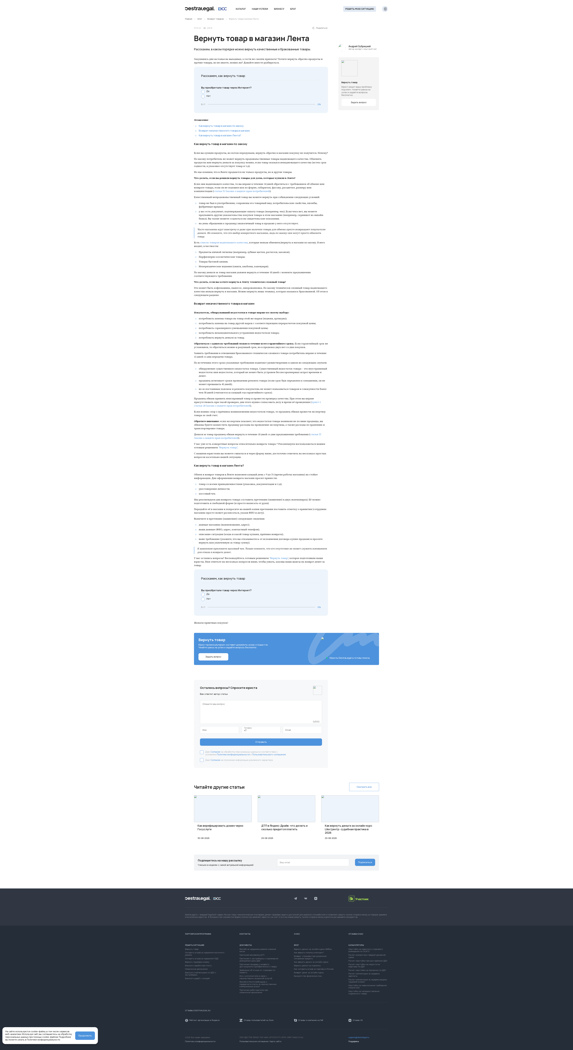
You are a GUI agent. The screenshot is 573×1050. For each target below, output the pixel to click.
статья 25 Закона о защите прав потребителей (242, 191)
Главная (188, 19)
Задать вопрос (359, 102)
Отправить (261, 742)
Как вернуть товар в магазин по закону (221, 125)
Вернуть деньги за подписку (307, 966)
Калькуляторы (356, 945)
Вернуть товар (191, 949)
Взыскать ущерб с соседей (197, 978)
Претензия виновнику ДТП (251, 955)
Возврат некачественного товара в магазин (224, 130)
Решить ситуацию (194, 945)
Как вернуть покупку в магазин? (309, 953)
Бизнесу (279, 9)
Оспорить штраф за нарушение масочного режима (204, 954)
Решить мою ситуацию (359, 9)
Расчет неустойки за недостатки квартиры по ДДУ (364, 965)
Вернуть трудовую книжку (197, 962)
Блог (293, 9)
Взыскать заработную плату (198, 966)
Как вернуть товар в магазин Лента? (220, 135)
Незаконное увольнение (196, 969)
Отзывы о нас (355, 934)
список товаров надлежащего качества (224, 242)
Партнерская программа (198, 934)
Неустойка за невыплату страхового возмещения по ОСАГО (365, 950)
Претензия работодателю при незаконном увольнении (253, 991)
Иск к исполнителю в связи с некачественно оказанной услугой (255, 977)
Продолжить (85, 1035)
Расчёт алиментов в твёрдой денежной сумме (367, 956)
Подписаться (365, 862)
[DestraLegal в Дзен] (315, 899)
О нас (297, 934)
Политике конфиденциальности (43, 1039)
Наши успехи (260, 9)
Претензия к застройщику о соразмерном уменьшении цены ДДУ (258, 960)
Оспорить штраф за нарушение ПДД (201, 959)
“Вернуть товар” (227, 447)
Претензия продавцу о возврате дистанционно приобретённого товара (258, 965)
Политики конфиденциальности (233, 754)
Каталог (241, 9)
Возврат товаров (215, 19)
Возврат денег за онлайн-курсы (309, 973)
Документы (245, 945)
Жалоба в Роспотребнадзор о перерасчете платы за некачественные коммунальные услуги (257, 984)
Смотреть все (364, 787)
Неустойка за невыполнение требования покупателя (367, 986)
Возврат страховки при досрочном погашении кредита (310, 957)
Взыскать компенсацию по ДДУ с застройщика (200, 974)
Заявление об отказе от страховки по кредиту (257, 971)
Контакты (244, 934)
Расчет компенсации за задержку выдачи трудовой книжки (367, 981)
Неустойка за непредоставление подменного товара (363, 992)
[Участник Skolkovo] (368, 899)
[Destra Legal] (206, 9)
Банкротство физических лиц (308, 976)
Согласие (215, 752)
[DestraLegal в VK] (305, 899)
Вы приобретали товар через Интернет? (226, 87)
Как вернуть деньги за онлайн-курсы (311, 962)
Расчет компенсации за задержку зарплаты (364, 975)
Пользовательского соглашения (269, 754)
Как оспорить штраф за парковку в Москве (314, 969)
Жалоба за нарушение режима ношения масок (257, 950)
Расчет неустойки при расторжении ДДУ (367, 961)
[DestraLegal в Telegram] (295, 899)
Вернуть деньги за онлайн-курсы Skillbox (313, 949)
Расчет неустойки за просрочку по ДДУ (367, 970)
